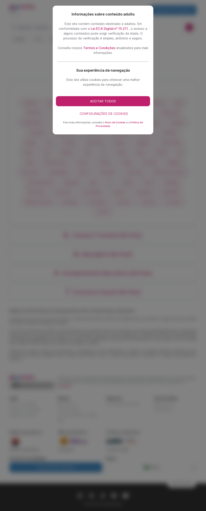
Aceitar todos (103, 101)
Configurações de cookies (104, 114)
